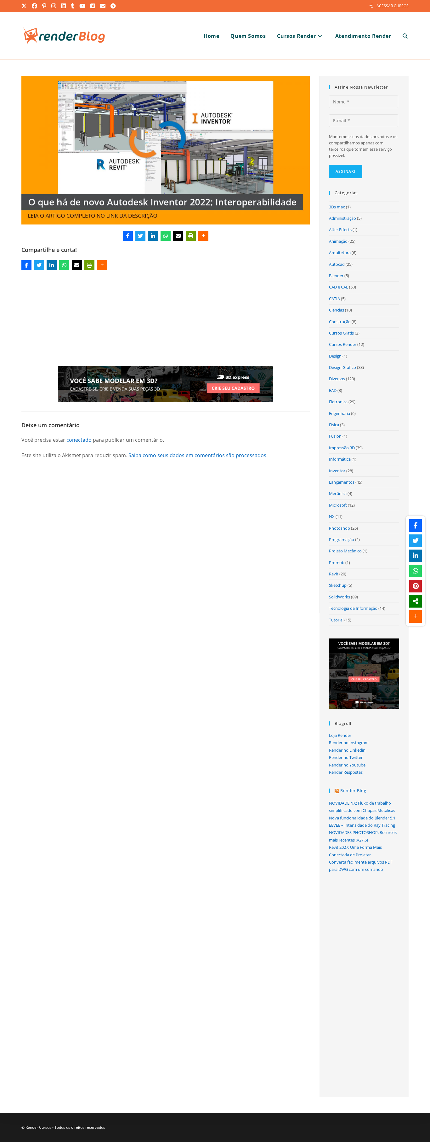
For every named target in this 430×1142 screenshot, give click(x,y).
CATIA (334, 298)
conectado (79, 439)
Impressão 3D (342, 448)
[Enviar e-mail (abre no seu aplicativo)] (103, 6)
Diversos (337, 379)
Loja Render (340, 735)
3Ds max (337, 207)
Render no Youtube (347, 765)
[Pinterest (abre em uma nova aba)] (44, 6)
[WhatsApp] (166, 236)
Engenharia (339, 413)
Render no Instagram (349, 742)
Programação (341, 539)
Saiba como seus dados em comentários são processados (197, 455)
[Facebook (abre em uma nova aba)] (35, 6)
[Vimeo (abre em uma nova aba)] (93, 6)
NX (332, 516)
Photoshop (339, 528)
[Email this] (178, 236)
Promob (336, 562)
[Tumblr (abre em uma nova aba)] (73, 6)
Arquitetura (340, 252)
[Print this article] (191, 236)
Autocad (337, 264)
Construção (340, 321)
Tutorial (336, 620)
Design (335, 356)
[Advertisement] (165, 319)
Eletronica (338, 402)
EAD (333, 390)
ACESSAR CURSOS (392, 6)
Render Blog (353, 790)
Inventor (337, 471)
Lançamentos (341, 482)
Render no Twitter (346, 757)
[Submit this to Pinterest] (415, 586)
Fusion (335, 436)
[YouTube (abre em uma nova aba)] (82, 6)
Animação (338, 241)
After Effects (340, 229)
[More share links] (203, 236)
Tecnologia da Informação (353, 608)
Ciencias (336, 310)
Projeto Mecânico (345, 551)
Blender (336, 275)
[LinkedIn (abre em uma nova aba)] (64, 6)
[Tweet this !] (140, 236)
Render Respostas (346, 772)
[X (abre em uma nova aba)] (25, 6)
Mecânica (338, 493)
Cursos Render (342, 344)
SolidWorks (339, 597)
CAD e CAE (338, 287)
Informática (340, 459)
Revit (333, 574)
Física (334, 425)
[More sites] (415, 601)
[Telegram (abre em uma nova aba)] (113, 6)
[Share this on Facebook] (128, 236)
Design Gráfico (342, 367)
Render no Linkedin (347, 750)
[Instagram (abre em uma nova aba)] (54, 6)
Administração (342, 218)
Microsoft (338, 505)
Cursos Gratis (341, 333)
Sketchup (338, 585)
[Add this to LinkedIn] (153, 236)
